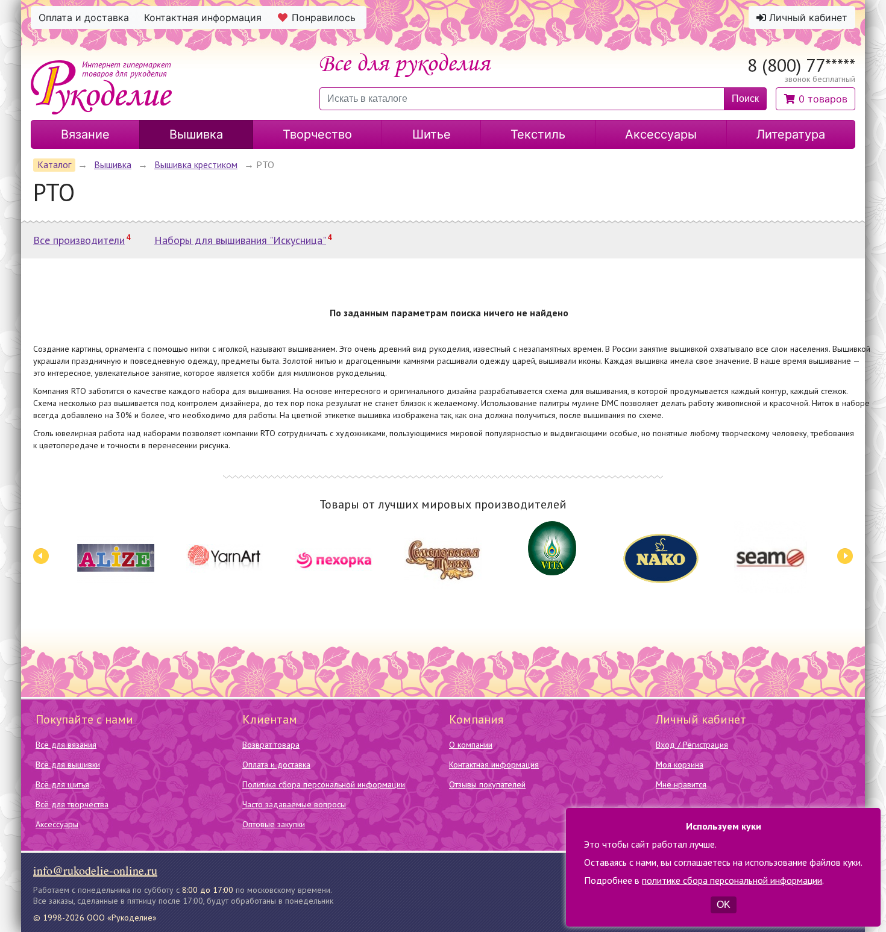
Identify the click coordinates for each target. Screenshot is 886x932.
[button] (815, 98)
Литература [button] (790, 134)
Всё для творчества (72, 804)
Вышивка (112, 164)
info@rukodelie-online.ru (95, 870)
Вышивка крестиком (195, 164)
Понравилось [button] (324, 17)
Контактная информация (494, 764)
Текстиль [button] (538, 134)
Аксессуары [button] (661, 134)
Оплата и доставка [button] (84, 17)
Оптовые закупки (273, 824)
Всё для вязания (66, 744)
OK (723, 904)
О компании (470, 744)
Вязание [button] (85, 134)
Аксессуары (57, 824)
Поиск (745, 98)
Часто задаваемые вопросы (294, 804)
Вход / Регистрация (692, 744)
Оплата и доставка (276, 764)
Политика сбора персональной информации (323, 784)
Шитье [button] (431, 134)
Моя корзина (679, 764)
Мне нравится (681, 784)
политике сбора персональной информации (732, 880)
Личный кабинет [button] (806, 17)
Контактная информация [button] (203, 17)
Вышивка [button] (196, 134)
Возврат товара (271, 744)
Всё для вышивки (68, 764)
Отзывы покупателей (487, 784)
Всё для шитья (62, 784)
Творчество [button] (317, 134)
